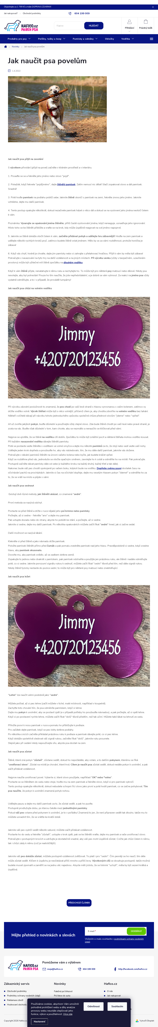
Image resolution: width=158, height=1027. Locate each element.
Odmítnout (93, 1006)
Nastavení (39, 1021)
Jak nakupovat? (11, 13)
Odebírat (136, 931)
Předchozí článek (79, 902)
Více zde (67, 1014)
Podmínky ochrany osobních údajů (23, 996)
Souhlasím (117, 1006)
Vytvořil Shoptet (147, 1020)
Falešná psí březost (63, 991)
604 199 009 (89, 969)
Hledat (94, 25)
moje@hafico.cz (55, 969)
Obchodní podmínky (32, 13)
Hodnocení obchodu (17, 1004)
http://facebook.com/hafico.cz (132, 969)
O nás (110, 991)
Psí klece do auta (62, 995)
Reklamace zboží (15, 1000)
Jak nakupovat (114, 996)
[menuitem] (19, 39)
